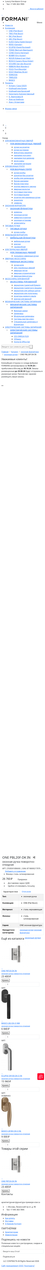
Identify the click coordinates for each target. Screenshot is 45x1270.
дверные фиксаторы (23, 276)
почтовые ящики (21, 194)
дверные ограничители (24, 273)
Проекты (9, 83)
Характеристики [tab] (10, 891)
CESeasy (17, 339)
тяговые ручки (12, 225)
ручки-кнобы (20, 172)
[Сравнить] (2, 968)
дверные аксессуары (15, 258)
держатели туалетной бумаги (27, 285)
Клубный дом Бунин (18, 88)
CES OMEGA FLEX (21, 336)
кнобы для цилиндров (24, 178)
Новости (9, 25)
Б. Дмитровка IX (16, 96)
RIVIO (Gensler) (15, 44)
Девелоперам (11, 1235)
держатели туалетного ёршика (28, 288)
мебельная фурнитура (16, 235)
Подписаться (9, 1256)
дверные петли (20, 270)
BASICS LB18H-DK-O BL (15, 1132)
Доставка (9, 1221)
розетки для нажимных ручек (27, 197)
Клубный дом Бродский (19, 91)
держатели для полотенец (26, 293)
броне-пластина (21, 183)
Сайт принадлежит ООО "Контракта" (18, 1266)
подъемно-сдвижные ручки (26, 256)
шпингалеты (19, 223)
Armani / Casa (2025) (18, 85)
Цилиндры (18, 313)
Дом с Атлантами (16, 102)
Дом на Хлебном (16, 99)
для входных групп (15, 166)
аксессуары (19, 161)
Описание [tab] (26, 891)
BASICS (12, 80)
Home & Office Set (22, 342)
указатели (18, 200)
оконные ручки (21, 215)
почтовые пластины (23, 192)
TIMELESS (13, 77)
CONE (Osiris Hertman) (19, 53)
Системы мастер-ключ (24, 319)
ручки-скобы (19, 232)
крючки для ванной (22, 299)
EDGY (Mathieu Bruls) (18, 72)
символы (18, 203)
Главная (5, 351)
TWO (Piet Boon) (16, 33)
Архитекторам (11, 1232)
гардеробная (20, 247)
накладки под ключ (22, 155)
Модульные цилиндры (24, 316)
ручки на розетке (21, 147)
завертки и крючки (22, 217)
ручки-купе (19, 265)
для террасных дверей (16, 249)
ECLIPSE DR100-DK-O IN (15, 1077)
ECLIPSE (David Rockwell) (19, 47)
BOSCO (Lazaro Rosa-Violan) (21, 61)
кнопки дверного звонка (25, 186)
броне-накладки (21, 181)
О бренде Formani (13, 1223)
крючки (17, 244)
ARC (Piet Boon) (15, 39)
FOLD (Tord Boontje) (17, 69)
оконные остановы (22, 220)
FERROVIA (13, 74)
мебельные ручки (22, 241)
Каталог (14, 351)
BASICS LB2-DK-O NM (15, 1024)
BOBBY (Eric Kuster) (17, 55)
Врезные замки (21, 310)
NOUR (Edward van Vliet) (19, 58)
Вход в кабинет (37, 9)
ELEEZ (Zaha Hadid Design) (20, 42)
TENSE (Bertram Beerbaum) (21, 50)
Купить (5, 980)
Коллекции (10, 28)
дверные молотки (22, 189)
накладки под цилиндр (24, 158)
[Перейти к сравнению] (5, 125)
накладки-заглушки (22, 163)
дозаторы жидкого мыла (25, 296)
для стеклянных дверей (24, 268)
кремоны (18, 212)
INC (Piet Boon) (15, 36)
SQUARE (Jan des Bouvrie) (20, 63)
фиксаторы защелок (23, 152)
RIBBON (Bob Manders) (19, 66)
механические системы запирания (23, 301)
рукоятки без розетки (23, 175)
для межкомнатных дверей (19, 140)
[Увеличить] (2, 385)
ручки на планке (21, 150)
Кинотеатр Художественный (21, 94)
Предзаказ (22, 879)
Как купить (10, 1218)
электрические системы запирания (23, 327)
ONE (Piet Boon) (16, 31)
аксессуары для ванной (17, 278)
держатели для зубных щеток (27, 290)
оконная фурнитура (15, 205)
